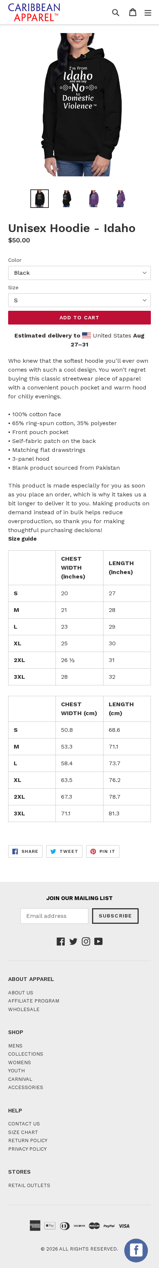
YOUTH (16, 1070)
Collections (25, 1054)
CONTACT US (24, 1124)
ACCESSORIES (25, 1087)
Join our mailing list (79, 898)
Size (13, 287)
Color (14, 260)
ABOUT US (20, 992)
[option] (39, 199)
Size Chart (23, 1132)
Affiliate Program (33, 1001)
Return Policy (27, 1140)
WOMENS (19, 1062)
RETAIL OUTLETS (29, 1185)
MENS (15, 1046)
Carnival (20, 1079)
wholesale (24, 1009)
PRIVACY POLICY (27, 1149)
